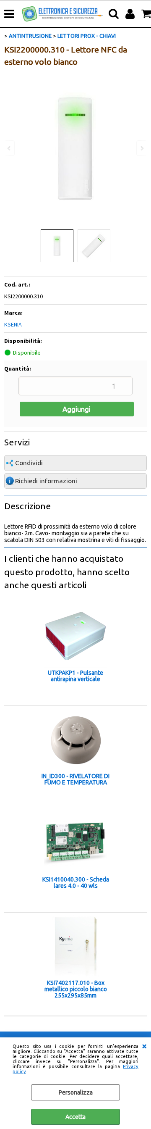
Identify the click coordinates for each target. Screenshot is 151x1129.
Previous (9, 148)
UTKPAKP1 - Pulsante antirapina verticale (75, 676)
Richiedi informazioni (46, 480)
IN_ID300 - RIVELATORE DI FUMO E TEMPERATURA (75, 779)
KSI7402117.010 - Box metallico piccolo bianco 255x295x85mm (75, 989)
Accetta (75, 1116)
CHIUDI (144, 1046)
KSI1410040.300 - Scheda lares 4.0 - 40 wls (75, 882)
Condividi (29, 462)
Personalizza (76, 1092)
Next (141, 148)
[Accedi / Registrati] (131, 13)
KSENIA (13, 324)
